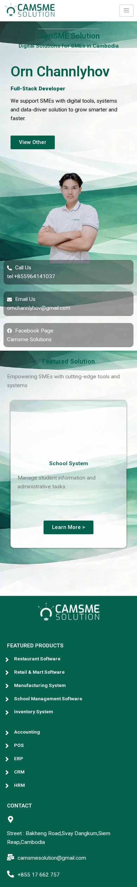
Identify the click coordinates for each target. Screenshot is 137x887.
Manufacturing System (40, 685)
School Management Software (48, 698)
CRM (19, 772)
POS (19, 745)
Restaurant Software (37, 658)
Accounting (27, 732)
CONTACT (19, 806)
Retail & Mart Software (39, 672)
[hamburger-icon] (126, 11)
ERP (18, 758)
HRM (19, 785)
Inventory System (33, 711)
